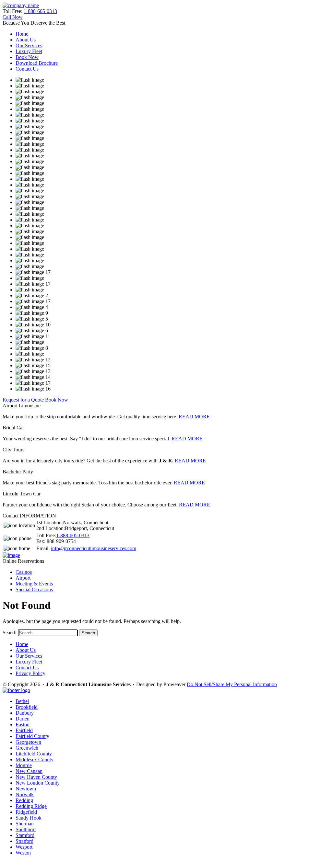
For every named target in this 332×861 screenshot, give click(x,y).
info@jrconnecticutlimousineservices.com (93, 548)
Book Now (27, 57)
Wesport (24, 847)
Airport (23, 578)
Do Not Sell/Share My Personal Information (232, 684)
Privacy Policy (30, 673)
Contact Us (27, 69)
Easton (23, 724)
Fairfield (24, 730)
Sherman (25, 823)
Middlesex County (34, 759)
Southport (26, 829)
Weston (23, 852)
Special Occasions (34, 589)
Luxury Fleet (29, 51)
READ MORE (194, 416)
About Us (26, 39)
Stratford (24, 841)
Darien (23, 718)
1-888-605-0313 (40, 11)
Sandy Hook (29, 818)
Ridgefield (26, 812)
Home (22, 34)
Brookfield (27, 707)
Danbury (25, 713)
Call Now (13, 17)
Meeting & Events (34, 583)
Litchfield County (34, 753)
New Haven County (36, 777)
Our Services (29, 45)
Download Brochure (37, 63)
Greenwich (27, 748)
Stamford (25, 835)
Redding (24, 800)
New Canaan (29, 771)
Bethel (22, 701)
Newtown (26, 788)
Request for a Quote (23, 399)
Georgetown (28, 742)
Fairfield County (32, 736)
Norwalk (25, 794)
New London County (38, 783)
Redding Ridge (31, 806)
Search (10, 632)
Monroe (24, 765)
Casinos (24, 572)
